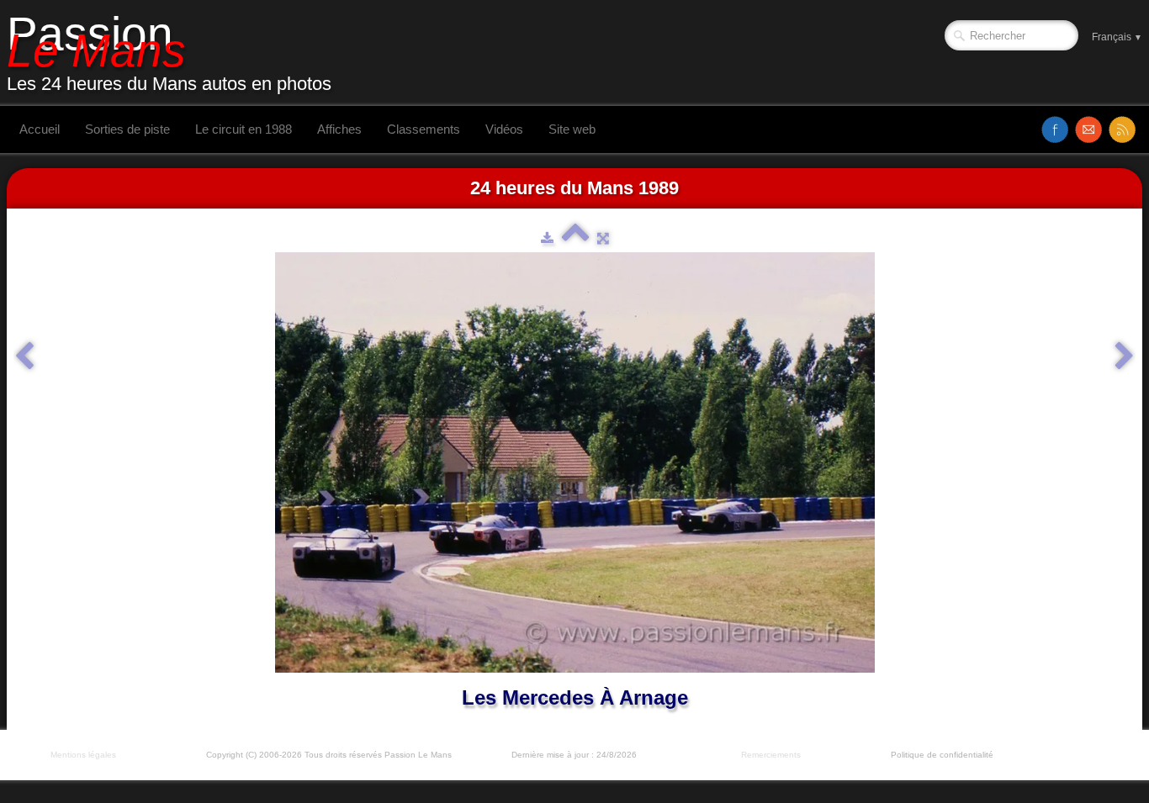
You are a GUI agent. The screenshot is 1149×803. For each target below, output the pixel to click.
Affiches (339, 129)
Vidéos (504, 129)
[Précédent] (24, 356)
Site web (572, 129)
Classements (423, 129)
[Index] (575, 238)
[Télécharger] (547, 238)
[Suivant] (1125, 356)
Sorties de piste (127, 129)
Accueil (39, 129)
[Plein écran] (603, 238)
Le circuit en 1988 (243, 129)
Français (1117, 37)
